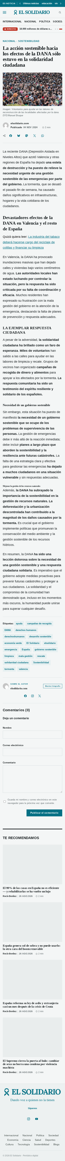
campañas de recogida (39, 623)
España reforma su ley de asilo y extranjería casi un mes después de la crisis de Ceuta (30, 1005)
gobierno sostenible (45, 649)
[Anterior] (20, 3)
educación (47, 3)
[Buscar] (60, 12)
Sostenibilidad (41, 662)
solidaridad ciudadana (16, 662)
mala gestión (25, 656)
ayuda (19, 623)
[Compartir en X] (34, 135)
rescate (41, 656)
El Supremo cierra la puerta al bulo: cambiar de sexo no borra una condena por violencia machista (31, 1064)
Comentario (9, 762)
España (26, 649)
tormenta (9, 669)
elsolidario (50, 643)
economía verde (13, 643)
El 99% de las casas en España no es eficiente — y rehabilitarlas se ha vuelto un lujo (31, 889)
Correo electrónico (13, 745)
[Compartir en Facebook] (10, 135)
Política (40, 1135)
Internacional (11, 1135)
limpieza (9, 656)
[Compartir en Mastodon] (26, 135)
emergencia (11, 649)
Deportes (50, 1140)
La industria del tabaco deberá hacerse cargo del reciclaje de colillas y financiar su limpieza (31, 242)
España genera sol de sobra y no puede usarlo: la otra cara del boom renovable (31, 947)
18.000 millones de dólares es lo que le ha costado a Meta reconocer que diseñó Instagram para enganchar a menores (36, 29)
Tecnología (24, 1144)
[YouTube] (36, 1119)
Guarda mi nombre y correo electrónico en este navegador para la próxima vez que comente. (32, 801)
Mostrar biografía (52, 686)
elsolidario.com (20, 123)
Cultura (10, 1144)
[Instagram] (32, 696)
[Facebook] (25, 696)
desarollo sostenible (40, 636)
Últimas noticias (31, 3)
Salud (38, 1140)
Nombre (7, 728)
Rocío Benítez (9, 896)
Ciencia (27, 1140)
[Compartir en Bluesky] (18, 135)
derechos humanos (26, 630)
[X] (39, 696)
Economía (12, 1140)
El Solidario (33, 643)
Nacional (27, 1135)
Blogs (56, 1144)
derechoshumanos (14, 636)
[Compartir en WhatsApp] (42, 135)
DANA (8, 630)
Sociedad (53, 1135)
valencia (23, 669)
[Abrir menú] (4, 12)
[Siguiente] (60, 3)
